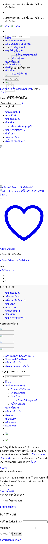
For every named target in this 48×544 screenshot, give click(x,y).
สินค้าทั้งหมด (12, 407)
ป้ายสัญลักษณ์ (18, 47)
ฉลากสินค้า (11, 115)
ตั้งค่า (33, 462)
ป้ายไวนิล (10, 133)
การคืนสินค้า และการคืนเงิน (19, 356)
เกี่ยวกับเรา (11, 70)
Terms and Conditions (16, 359)
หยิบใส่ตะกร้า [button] (7, 270)
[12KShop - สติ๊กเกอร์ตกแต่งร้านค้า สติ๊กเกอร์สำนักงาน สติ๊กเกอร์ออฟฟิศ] (11, 26)
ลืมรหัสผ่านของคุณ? (10, 540)
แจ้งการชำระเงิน (13, 64)
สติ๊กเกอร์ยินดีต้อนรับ (21, 89)
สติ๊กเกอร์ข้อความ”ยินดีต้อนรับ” (15, 260)
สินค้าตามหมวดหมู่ (15, 40)
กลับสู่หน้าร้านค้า (19, 73)
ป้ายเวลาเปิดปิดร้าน (21, 44)
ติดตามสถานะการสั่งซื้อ (17, 366)
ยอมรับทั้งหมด (7, 491)
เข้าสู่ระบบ (17, 534)
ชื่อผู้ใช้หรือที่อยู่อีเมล (11, 521)
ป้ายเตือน (15, 51)
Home (8, 37)
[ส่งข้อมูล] (6, 380)
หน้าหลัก (4, 89)
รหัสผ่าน (5, 527)
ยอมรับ (3, 468)
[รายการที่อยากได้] (1, 198)
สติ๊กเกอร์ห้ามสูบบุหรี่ (26, 55)
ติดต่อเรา (9, 67)
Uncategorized (12, 112)
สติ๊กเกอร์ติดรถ (12, 137)
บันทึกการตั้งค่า (8, 506)
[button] (4, 92)
